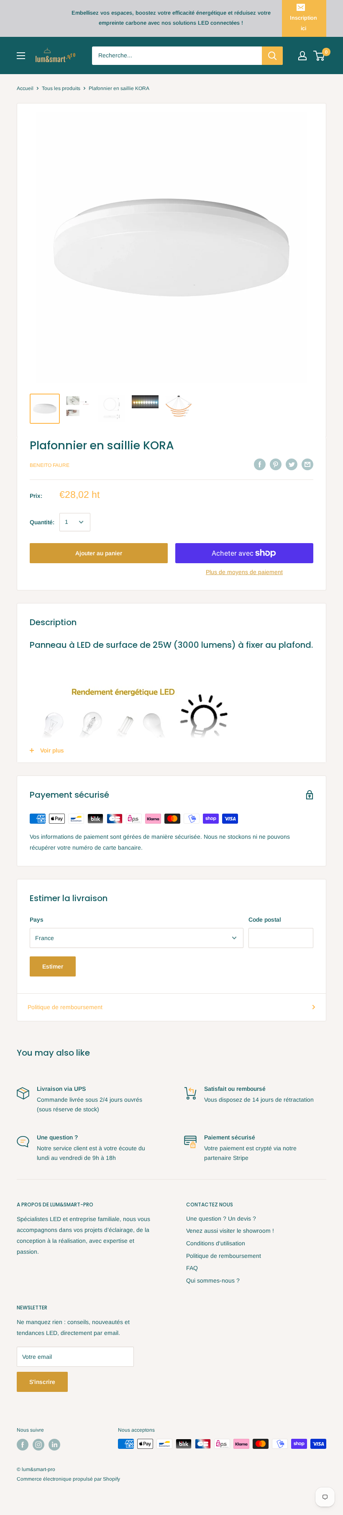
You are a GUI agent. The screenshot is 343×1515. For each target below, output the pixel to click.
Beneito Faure (49, 465)
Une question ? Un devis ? (221, 1218)
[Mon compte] (302, 55)
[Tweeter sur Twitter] (291, 464)
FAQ (192, 1268)
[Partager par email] (307, 464)
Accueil (25, 88)
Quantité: (42, 522)
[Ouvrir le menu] (21, 55)
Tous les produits (61, 88)
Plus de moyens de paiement (244, 572)
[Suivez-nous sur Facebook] (22, 1445)
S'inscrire (42, 1381)
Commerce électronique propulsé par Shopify (68, 1479)
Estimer (52, 966)
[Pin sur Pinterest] (276, 464)
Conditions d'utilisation (215, 1243)
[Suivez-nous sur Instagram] (38, 1445)
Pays (37, 919)
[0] (319, 56)
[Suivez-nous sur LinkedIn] (54, 1445)
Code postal (264, 919)
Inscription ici (303, 23)
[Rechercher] (272, 55)
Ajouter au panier (98, 553)
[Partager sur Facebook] (260, 464)
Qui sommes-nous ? (213, 1280)
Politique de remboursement (65, 1007)
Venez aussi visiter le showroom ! (230, 1230)
